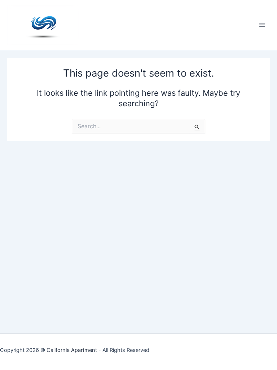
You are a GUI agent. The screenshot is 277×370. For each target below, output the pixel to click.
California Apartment (72, 350)
